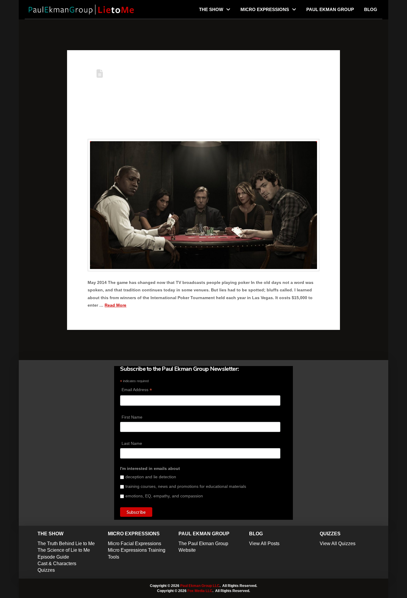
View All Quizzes (337, 543)
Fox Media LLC (199, 591)
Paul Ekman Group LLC (200, 586)
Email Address (137, 390)
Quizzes (46, 570)
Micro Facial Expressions (134, 543)
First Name (132, 417)
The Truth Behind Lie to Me (66, 543)
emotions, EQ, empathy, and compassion (164, 496)
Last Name (132, 443)
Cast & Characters (57, 563)
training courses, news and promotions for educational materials (185, 486)
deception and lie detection (150, 476)
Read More (115, 305)
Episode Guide (53, 556)
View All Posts (264, 543)
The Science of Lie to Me (64, 550)
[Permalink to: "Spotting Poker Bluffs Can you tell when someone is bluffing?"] (203, 205)
